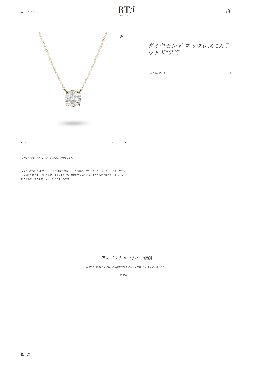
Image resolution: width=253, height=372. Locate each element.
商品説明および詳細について (160, 73)
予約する (122, 275)
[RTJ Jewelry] (127, 11)
